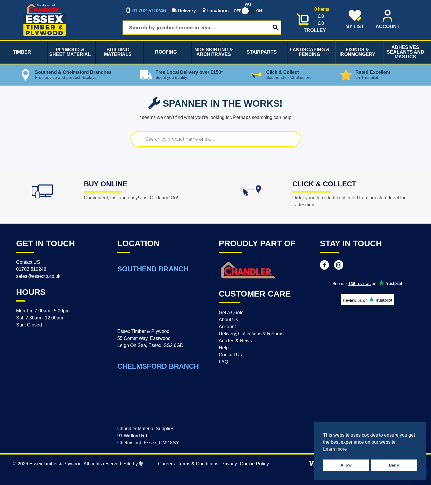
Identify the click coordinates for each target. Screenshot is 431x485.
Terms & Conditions (198, 463)
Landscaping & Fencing (310, 52)
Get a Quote (231, 312)
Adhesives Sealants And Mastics (405, 52)
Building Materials (118, 52)
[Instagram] (338, 266)
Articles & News (235, 340)
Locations (217, 10)
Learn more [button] (335, 449)
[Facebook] (324, 266)
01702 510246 (148, 10)
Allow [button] (346, 465)
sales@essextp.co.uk (38, 276)
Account (227, 326)
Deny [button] (394, 465)
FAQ (223, 361)
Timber (22, 52)
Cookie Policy (254, 463)
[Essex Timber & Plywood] (45, 3)
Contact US (28, 262)
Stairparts (262, 52)
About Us (228, 319)
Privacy (229, 463)
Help (224, 347)
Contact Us (230, 354)
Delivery (186, 10)
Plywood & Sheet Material (70, 52)
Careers (166, 463)
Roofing (166, 52)
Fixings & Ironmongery (357, 52)
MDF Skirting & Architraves (213, 52)
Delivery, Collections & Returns (251, 333)
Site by (131, 463)
